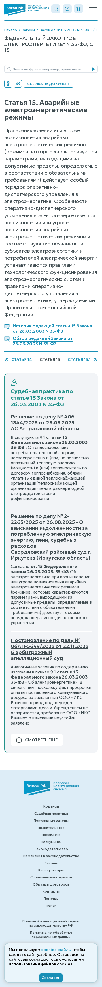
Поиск (51, 905)
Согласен (51, 977)
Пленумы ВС (51, 842)
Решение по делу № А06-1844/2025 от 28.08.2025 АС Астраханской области (45, 422)
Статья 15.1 (79, 359)
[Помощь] (67, 8)
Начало (10, 30)
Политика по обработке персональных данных (51, 934)
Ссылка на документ (48, 84)
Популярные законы (51, 820)
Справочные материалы (51, 877)
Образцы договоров (51, 884)
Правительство (51, 827)
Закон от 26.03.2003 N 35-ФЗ (66, 30)
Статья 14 (21, 359)
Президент (51, 835)
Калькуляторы (51, 870)
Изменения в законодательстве (51, 856)
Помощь (51, 898)
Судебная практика (51, 813)
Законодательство (51, 849)
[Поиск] (55, 8)
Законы (28, 30)
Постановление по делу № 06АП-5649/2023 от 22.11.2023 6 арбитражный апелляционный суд (49, 649)
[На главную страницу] (26, 10)
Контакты (51, 891)
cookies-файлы (56, 949)
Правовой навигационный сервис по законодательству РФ (51, 923)
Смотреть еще (41, 739)
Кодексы (51, 806)
